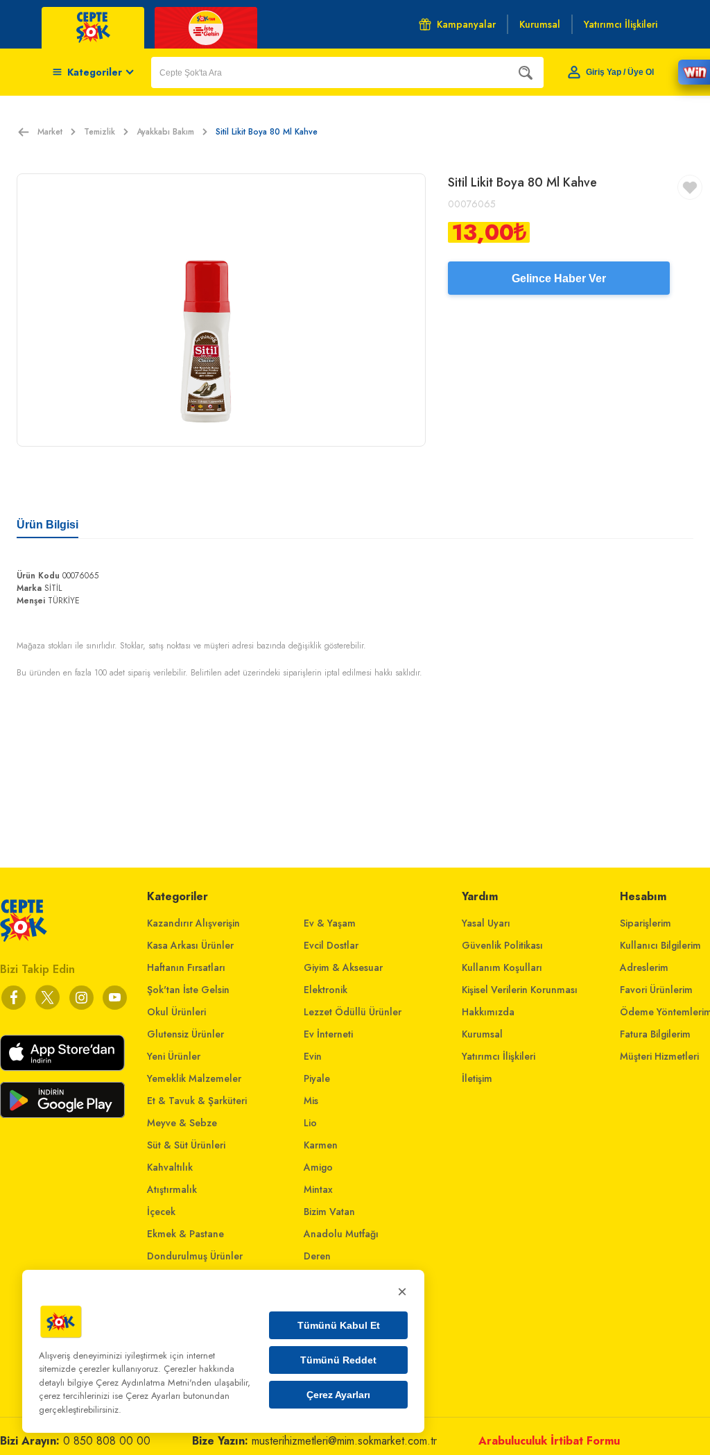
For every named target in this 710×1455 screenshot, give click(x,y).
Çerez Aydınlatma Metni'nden (153, 1382)
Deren (317, 1256)
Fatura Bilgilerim (655, 1034)
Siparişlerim (645, 923)
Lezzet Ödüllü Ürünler (352, 1012)
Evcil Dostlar (331, 945)
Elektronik (325, 990)
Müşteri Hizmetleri (659, 1056)
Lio (310, 1123)
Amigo (318, 1167)
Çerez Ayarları (338, 1394)
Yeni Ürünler (173, 1056)
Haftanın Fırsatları (186, 967)
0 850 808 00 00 (106, 1441)
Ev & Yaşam (330, 923)
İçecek (161, 1212)
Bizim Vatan (329, 1212)
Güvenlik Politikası (502, 945)
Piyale (317, 1078)
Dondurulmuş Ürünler (195, 1256)
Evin (313, 1056)
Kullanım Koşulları (502, 967)
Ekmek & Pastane (185, 1234)
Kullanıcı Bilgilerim (660, 945)
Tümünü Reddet (338, 1360)
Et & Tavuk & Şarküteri (197, 1101)
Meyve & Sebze (182, 1123)
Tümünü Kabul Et (338, 1325)
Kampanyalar (466, 24)
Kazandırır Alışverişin (193, 923)
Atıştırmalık (172, 1189)
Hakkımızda (488, 1012)
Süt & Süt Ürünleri (186, 1145)
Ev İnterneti (328, 1034)
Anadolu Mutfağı (341, 1234)
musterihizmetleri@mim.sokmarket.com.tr (344, 1441)
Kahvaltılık (170, 1167)
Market (49, 132)
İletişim (477, 1078)
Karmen (321, 1145)
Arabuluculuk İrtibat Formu (549, 1441)
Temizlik (99, 132)
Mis (311, 1101)
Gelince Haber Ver (559, 278)
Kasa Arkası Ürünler (190, 945)
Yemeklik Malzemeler (194, 1078)
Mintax (318, 1189)
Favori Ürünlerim (656, 990)
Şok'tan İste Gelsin (188, 990)
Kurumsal (482, 1034)
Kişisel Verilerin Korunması (520, 990)
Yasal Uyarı (486, 923)
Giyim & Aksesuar (343, 967)
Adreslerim (644, 967)
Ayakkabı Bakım (165, 132)
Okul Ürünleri (176, 1012)
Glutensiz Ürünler (185, 1034)
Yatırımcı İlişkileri (498, 1056)
